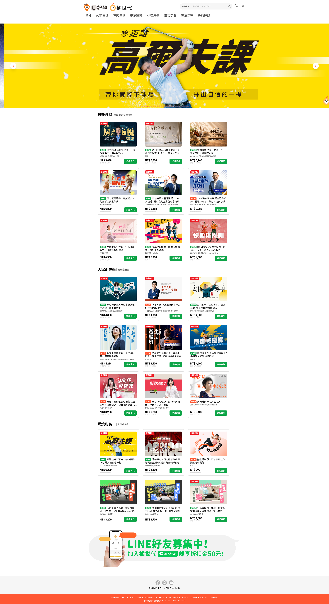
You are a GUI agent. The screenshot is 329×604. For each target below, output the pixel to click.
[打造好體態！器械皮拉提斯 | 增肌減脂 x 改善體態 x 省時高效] (208, 501)
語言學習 (170, 15)
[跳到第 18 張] (175, 106)
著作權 (161, 598)
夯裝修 (192, 359)
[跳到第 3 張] (145, 106)
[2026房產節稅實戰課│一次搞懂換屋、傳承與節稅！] (118, 143)
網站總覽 (214, 598)
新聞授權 (140, 598)
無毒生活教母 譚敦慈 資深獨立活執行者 (203, 405)
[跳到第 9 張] (157, 106)
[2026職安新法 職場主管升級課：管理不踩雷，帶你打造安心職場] (208, 191)
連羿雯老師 (104, 253)
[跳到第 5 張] (149, 106)
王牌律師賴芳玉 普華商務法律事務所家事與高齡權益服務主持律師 (118, 359)
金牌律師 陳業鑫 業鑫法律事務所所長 (203, 205)
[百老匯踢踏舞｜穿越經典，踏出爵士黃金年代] (118, 191)
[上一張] (13, 66)
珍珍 (191, 466)
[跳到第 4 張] (147, 106)
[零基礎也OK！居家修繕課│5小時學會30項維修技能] (208, 346)
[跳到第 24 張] (188, 106)
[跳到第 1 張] (140, 106)
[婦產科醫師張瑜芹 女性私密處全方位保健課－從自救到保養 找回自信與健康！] (118, 395)
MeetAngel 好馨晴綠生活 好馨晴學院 (203, 156)
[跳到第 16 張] (171, 106)
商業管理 (102, 15)
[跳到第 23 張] (186, 106)
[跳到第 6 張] (151, 106)
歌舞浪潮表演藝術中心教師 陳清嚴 (202, 311)
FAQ (123, 598)
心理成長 (153, 15)
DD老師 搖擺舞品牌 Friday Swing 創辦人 (204, 253)
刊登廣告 (115, 598)
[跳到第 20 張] (180, 106)
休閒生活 (119, 15)
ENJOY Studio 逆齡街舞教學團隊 (111, 311)
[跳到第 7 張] (153, 106)
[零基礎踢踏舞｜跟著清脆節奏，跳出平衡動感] (163, 240)
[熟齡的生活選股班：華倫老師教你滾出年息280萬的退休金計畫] (163, 346)
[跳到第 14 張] (167, 106)
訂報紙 (194, 598)
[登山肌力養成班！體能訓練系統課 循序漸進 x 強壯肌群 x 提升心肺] (163, 501)
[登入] (243, 5)
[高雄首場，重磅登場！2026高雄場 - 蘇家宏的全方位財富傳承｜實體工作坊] (163, 191)
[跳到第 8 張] (155, 106)
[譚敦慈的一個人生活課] (208, 395)
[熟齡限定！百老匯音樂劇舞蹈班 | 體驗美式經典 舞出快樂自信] (163, 452)
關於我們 (203, 598)
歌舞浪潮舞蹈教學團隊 (153, 466)
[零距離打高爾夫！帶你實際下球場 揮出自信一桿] (118, 452)
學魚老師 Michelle (106, 205)
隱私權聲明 (173, 598)
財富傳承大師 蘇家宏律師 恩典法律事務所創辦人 (161, 205)
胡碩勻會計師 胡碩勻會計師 (109, 156)
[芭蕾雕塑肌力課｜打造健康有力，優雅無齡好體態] (118, 240)
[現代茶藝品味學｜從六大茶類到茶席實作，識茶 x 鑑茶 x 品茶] (163, 143)
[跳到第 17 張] (173, 106)
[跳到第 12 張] (163, 106)
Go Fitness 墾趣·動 (106, 514)
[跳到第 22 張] (184, 106)
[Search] (229, 6)
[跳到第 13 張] (165, 106)
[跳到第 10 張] (159, 106)
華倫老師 (148, 359)
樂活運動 (136, 15)
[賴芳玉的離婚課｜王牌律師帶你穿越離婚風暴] (118, 346)
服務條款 (150, 598)
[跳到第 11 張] (161, 106)
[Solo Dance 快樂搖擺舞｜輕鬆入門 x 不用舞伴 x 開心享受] (208, 240)
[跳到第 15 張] (169, 106)
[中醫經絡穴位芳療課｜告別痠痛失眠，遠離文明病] (208, 143)
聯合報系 (184, 598)
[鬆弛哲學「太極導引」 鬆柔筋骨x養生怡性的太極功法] (208, 298)
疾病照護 (204, 15)
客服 (131, 598)
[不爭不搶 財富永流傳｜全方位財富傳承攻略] (163, 298)
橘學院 (184, 6)
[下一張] (316, 66)
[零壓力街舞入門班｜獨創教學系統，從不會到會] (118, 298)
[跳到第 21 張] (182, 106)
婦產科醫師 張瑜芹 (106, 408)
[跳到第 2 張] (143, 106)
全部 (88, 15)
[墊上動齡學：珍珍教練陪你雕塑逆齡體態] (208, 452)
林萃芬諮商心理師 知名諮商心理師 (157, 408)
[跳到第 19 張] (178, 106)
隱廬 (146, 156)
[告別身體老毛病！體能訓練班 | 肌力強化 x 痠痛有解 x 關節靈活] (118, 501)
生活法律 (187, 15)
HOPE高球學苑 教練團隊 (108, 466)
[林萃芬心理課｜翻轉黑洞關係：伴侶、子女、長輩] (163, 395)
